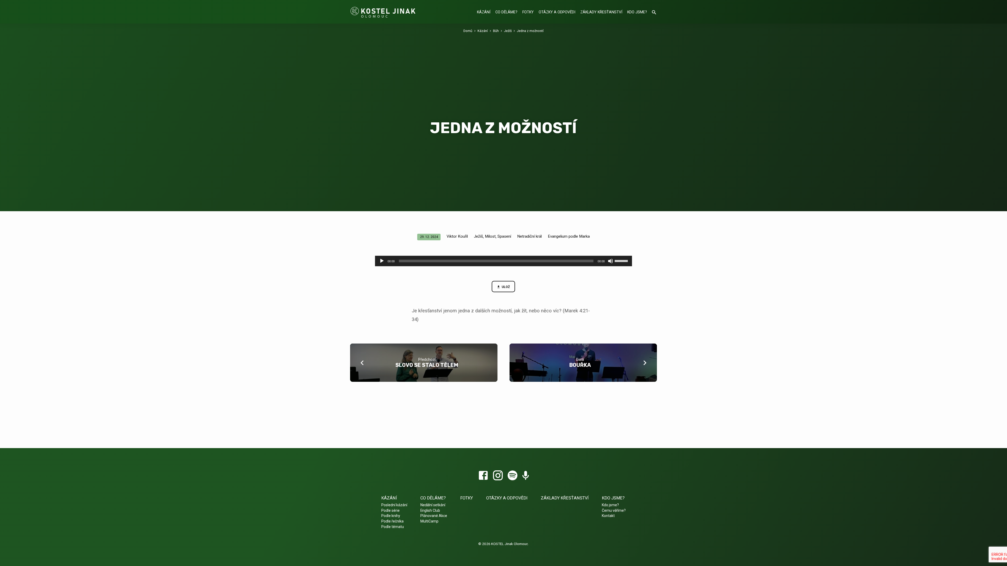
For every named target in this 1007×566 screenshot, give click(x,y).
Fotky (528, 12)
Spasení (504, 236)
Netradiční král (529, 236)
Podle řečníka (392, 521)
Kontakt (608, 516)
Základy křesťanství (601, 12)
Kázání (483, 12)
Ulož (505, 287)
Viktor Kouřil (457, 236)
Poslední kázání (394, 505)
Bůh (496, 31)
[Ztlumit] (610, 261)
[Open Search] (654, 12)
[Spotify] (512, 476)
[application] (503, 261)
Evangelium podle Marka (569, 236)
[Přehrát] (381, 261)
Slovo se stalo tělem (426, 365)
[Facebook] (483, 476)
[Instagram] (498, 476)
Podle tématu (392, 527)
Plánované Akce (433, 516)
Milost (490, 236)
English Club (430, 510)
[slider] (622, 260)
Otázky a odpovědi (557, 12)
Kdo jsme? (637, 12)
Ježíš (508, 31)
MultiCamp (429, 521)
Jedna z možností (530, 31)
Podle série (390, 510)
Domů (467, 31)
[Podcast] (525, 476)
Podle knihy (390, 516)
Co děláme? (506, 12)
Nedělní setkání (432, 505)
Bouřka (580, 365)
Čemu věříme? (614, 510)
